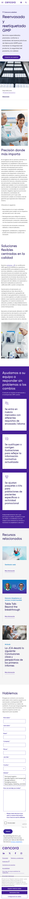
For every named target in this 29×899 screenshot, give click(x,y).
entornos (10, 265)
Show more (5, 96)
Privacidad (5, 858)
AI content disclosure (8, 876)
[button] (2, 2)
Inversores (5, 861)
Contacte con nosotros (8, 865)
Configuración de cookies (14, 896)
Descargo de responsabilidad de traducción (11, 872)
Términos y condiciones (17, 858)
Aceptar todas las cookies (14, 888)
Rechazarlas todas (14, 892)
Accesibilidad (6, 868)
